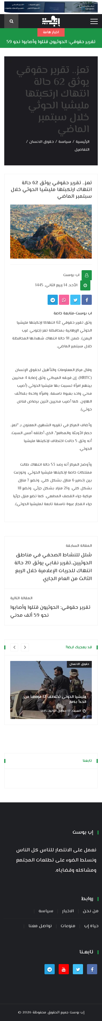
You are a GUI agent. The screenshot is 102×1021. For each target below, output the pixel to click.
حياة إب (91, 926)
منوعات (68, 926)
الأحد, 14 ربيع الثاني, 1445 (56, 285)
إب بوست (77, 1012)
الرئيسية (82, 142)
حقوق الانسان (41, 142)
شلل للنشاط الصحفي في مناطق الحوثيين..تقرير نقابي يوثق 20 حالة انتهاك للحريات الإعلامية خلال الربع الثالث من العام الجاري (53, 563)
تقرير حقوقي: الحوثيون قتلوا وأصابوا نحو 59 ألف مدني (51, 46)
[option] (51, 690)
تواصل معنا (40, 926)
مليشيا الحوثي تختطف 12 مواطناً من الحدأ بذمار (55, 699)
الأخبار (68, 911)
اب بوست (71, 275)
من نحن (91, 911)
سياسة (64, 142)
